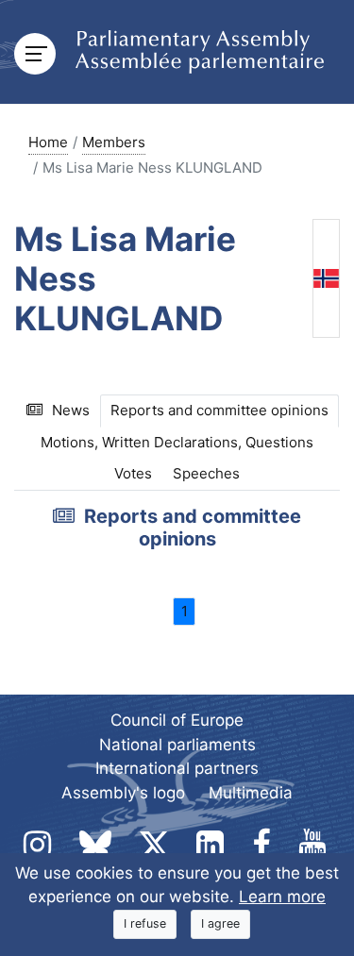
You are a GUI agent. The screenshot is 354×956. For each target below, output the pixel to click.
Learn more (282, 896)
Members (113, 142)
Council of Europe (177, 720)
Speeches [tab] (206, 473)
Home (48, 142)
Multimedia (251, 792)
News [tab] (71, 410)
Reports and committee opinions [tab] (219, 410)
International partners (177, 768)
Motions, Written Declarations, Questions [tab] (177, 442)
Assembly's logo (123, 792)
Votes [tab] (133, 473)
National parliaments (177, 744)
